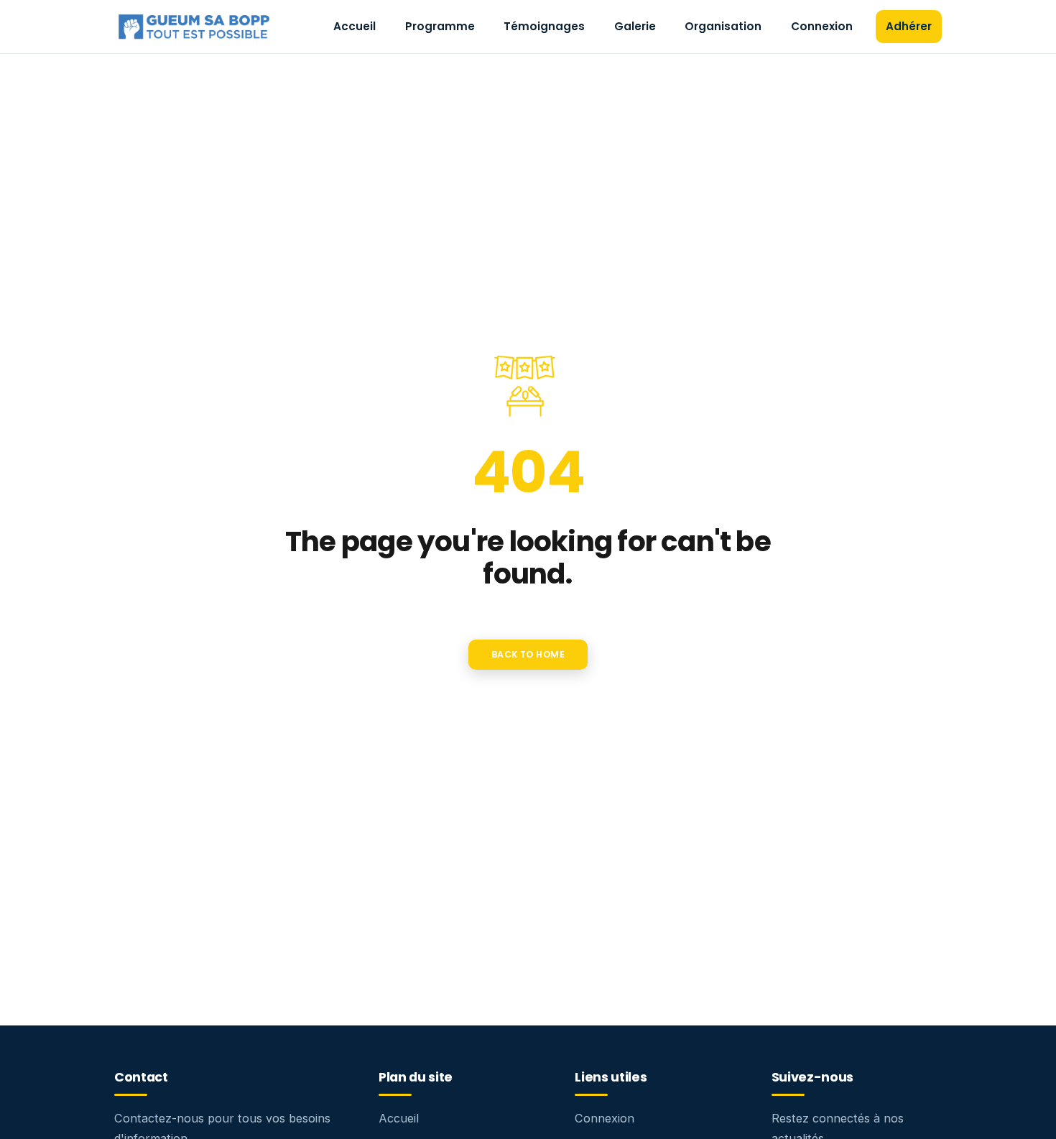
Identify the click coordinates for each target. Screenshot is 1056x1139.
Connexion (822, 26)
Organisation (723, 26)
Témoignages (544, 26)
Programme (440, 26)
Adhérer (909, 26)
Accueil (354, 26)
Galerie (635, 26)
